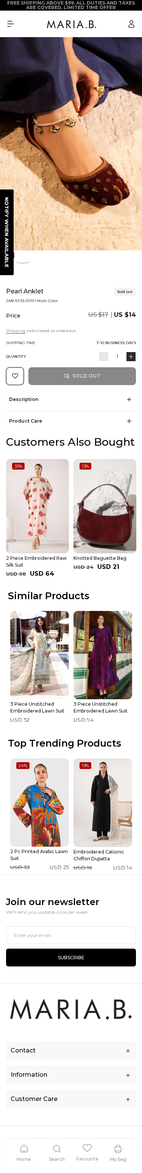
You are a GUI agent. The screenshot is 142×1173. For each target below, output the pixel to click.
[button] (10, 23)
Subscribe (71, 957)
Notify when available (7, 232)
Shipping (16, 330)
